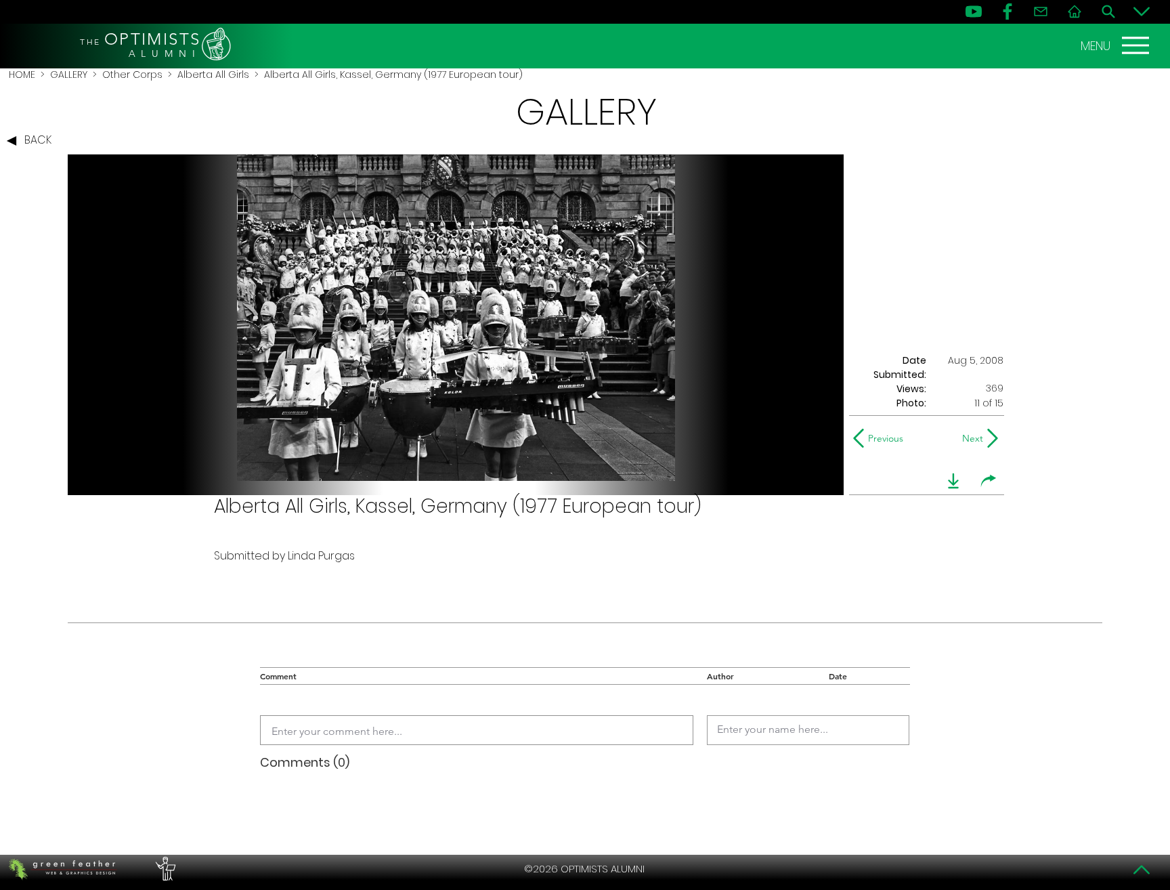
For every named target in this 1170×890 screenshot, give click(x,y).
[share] (988, 480)
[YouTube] (973, 11)
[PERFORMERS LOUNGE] (163, 869)
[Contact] (1040, 11)
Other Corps (132, 74)
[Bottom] (1141, 11)
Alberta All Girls (213, 74)
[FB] (1007, 11)
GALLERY (68, 74)
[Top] (1141, 869)
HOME (22, 74)
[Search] (1108, 11)
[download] (953, 480)
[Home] (1074, 11)
